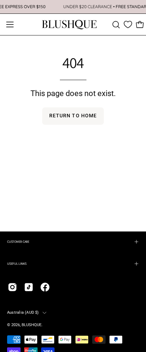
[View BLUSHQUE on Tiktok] (28, 287)
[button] (116, 24)
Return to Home (73, 116)
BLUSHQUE (31, 325)
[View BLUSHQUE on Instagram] (12, 287)
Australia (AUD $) (23, 312)
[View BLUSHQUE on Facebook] (45, 287)
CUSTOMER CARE (18, 241)
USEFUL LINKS (17, 263)
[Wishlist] (127, 24)
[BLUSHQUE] (69, 24)
